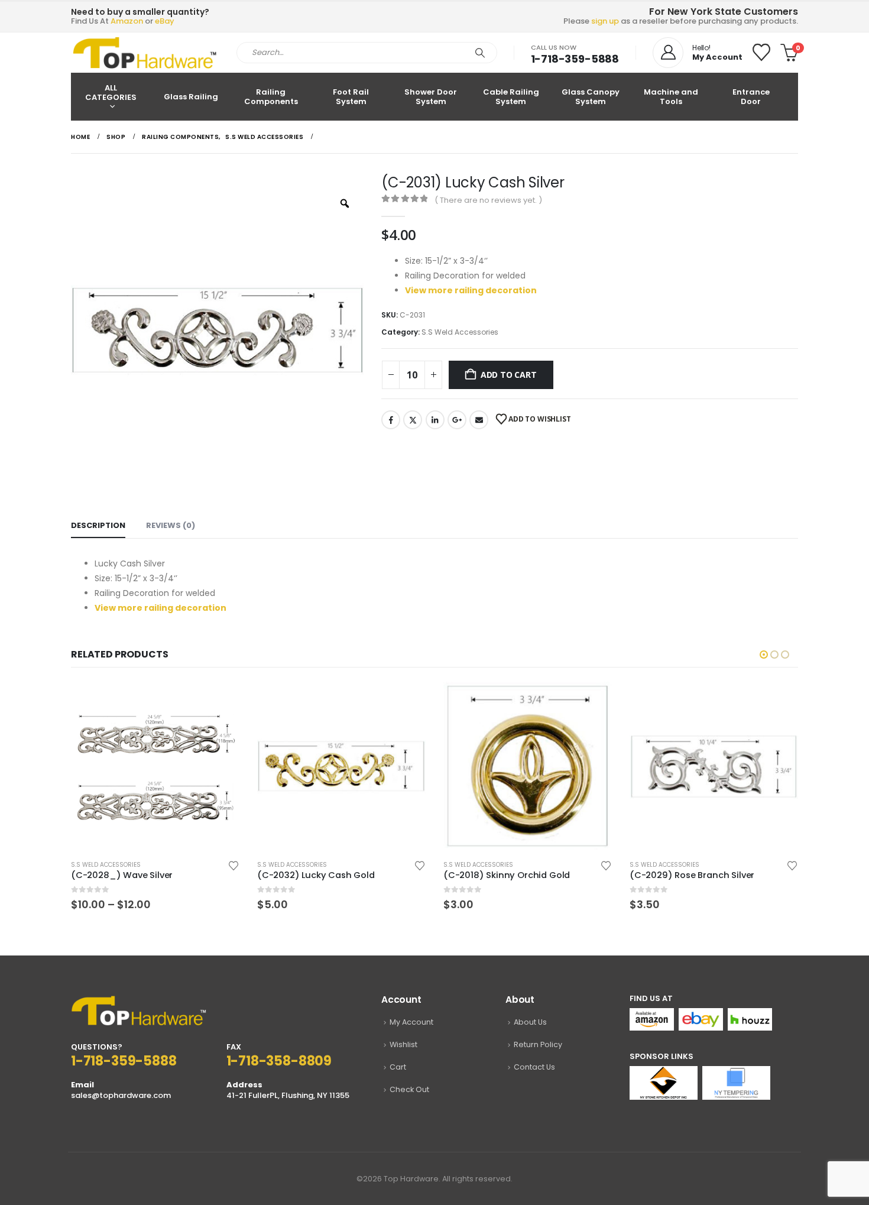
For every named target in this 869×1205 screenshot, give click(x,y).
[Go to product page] (155, 766)
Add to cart (509, 374)
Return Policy (538, 1044)
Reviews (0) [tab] (170, 525)
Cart (398, 1067)
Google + (457, 419)
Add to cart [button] (406, 701)
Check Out (409, 1089)
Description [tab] (98, 525)
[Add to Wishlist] (233, 865)
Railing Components (271, 96)
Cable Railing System (511, 96)
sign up (605, 21)
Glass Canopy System (591, 96)
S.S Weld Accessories (459, 332)
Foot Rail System (351, 96)
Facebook (390, 419)
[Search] (480, 53)
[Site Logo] (145, 52)
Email (478, 419)
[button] (763, 654)
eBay (164, 21)
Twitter (412, 419)
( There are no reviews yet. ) (488, 200)
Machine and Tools (671, 96)
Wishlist (403, 1044)
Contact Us (534, 1067)
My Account (411, 1022)
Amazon (127, 21)
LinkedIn (435, 419)
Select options (220, 701)
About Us (530, 1022)
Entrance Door (751, 96)
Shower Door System (430, 96)
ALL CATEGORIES (111, 92)
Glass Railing (191, 96)
